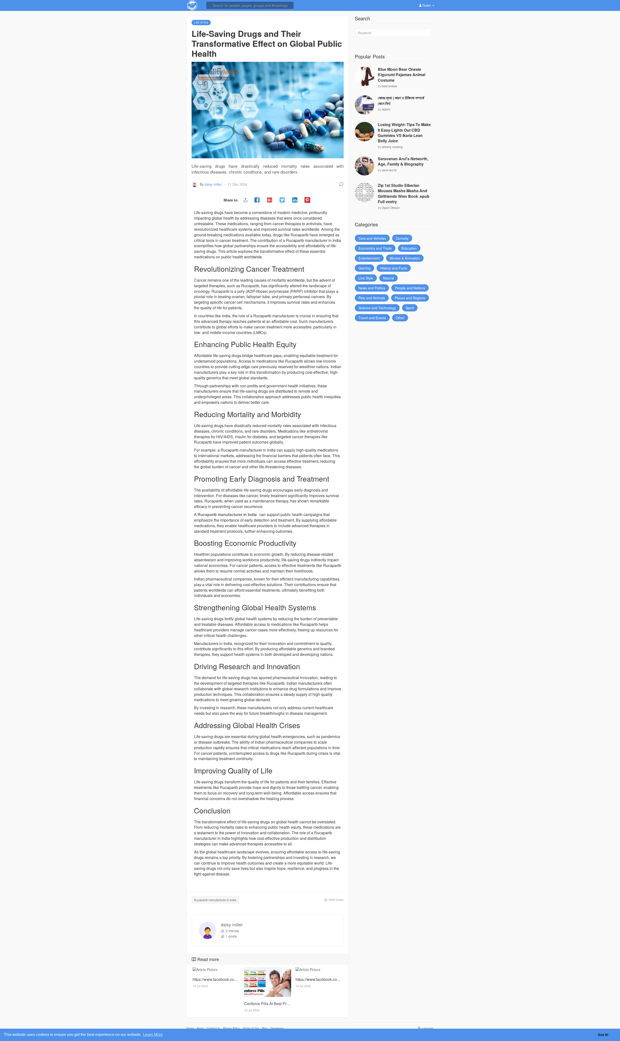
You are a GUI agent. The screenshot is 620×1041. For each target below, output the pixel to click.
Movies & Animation (405, 258)
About (200, 1028)
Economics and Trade (375, 248)
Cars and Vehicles (372, 238)
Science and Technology (377, 307)
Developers (277, 1028)
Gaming (364, 268)
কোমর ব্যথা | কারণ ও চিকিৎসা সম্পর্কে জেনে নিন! (401, 100)
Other (400, 317)
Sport (410, 307)
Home (190, 1028)
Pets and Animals (371, 297)
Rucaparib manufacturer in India (227, 514)
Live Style (365, 278)
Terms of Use (251, 1028)
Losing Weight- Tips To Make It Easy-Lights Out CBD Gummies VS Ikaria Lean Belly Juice (404, 132)
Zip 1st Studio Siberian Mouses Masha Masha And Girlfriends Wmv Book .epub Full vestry (403, 193)
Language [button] (427, 1028)
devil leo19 (389, 170)
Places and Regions (410, 297)
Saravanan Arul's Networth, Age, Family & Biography (403, 161)
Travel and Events (372, 317)
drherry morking (392, 147)
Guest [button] (426, 5)
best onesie (389, 86)
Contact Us (213, 1028)
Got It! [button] (603, 1035)
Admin (386, 109)
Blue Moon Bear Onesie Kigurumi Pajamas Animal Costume (401, 75)
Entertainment (369, 258)
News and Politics (371, 288)
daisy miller (214, 184)
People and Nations (410, 288)
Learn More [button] (153, 1035)
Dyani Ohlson (391, 208)
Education (409, 248)
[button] (250, 5)
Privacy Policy (231, 1028)
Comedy (402, 238)
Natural (388, 278)
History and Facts (393, 268)
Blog (264, 1028)
